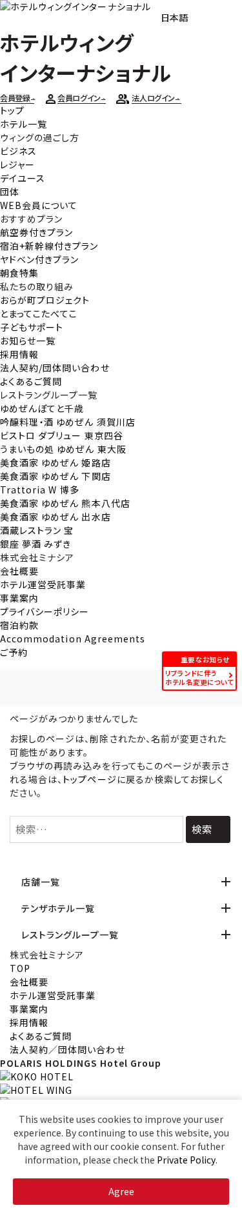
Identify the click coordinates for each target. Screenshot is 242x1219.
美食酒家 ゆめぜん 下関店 (55, 476)
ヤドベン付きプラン (39, 259)
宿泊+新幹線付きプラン (49, 245)
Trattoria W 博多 (39, 489)
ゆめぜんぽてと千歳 (42, 408)
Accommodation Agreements (72, 638)
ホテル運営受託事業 (43, 584)
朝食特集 (19, 272)
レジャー (17, 164)
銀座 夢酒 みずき (35, 543)
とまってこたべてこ (38, 313)
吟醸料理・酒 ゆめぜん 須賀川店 (68, 421)
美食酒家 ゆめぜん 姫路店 (55, 462)
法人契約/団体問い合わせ (55, 367)
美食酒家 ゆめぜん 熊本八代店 (65, 503)
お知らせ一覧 (27, 340)
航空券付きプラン (36, 232)
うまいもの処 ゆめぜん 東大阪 (63, 448)
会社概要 (19, 570)
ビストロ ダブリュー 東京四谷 (61, 435)
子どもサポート (31, 327)
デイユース (22, 178)
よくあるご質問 (31, 381)
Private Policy (186, 1159)
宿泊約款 (19, 625)
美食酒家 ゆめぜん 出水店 (55, 516)
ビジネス (18, 150)
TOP (20, 968)
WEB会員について (38, 205)
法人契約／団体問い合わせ (67, 1049)
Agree (121, 1191)
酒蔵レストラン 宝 (37, 530)
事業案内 (19, 597)
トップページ (89, 779)
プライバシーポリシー (45, 611)
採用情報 (19, 354)
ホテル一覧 (23, 123)
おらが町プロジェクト (45, 299)
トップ (12, 110)
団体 (9, 191)
